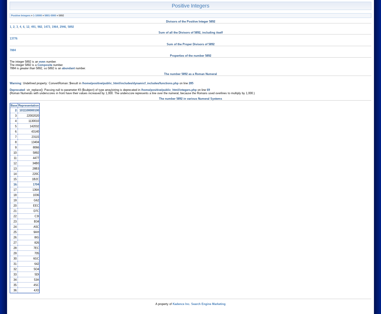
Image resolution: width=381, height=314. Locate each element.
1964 (55, 26)
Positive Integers (190, 6)
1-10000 (37, 15)
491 (33, 26)
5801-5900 (50, 15)
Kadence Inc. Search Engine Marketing (199, 304)
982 (39, 26)
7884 (13, 50)
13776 (13, 38)
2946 (63, 26)
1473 (47, 26)
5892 (71, 26)
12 (27, 26)
